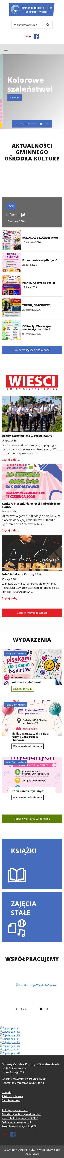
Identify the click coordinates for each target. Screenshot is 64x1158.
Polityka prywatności (15, 1110)
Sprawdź (12, 97)
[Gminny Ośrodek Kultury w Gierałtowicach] (32, 9)
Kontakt (6, 1092)
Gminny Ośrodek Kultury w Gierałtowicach (33, 1149)
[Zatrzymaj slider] (41, 123)
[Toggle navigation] (32, 49)
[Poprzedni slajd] (16, 123)
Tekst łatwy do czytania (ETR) (19, 1126)
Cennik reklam (11, 1100)
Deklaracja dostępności (16, 1122)
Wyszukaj (47, 24)
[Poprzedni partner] (16, 1009)
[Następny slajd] (47, 123)
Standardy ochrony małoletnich (21, 1114)
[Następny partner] (47, 1009)
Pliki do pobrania (12, 1096)
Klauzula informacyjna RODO (20, 1118)
